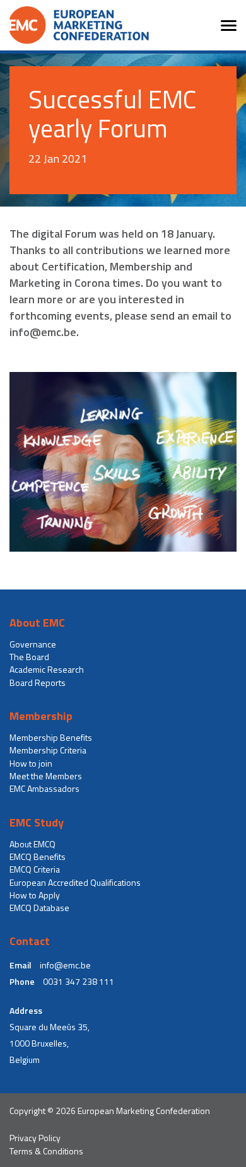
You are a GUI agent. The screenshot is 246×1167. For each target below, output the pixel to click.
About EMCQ (32, 844)
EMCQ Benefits (37, 857)
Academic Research (46, 669)
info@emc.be (65, 965)
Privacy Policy (35, 1138)
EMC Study (36, 823)
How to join (30, 763)
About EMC (37, 623)
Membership (41, 716)
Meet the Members (45, 776)
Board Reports (37, 682)
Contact (29, 941)
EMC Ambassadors (44, 788)
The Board (29, 657)
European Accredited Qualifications (75, 882)
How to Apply (34, 895)
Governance (32, 644)
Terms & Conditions (46, 1151)
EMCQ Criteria (34, 869)
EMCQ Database (39, 908)
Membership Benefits (50, 737)
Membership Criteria (47, 750)
